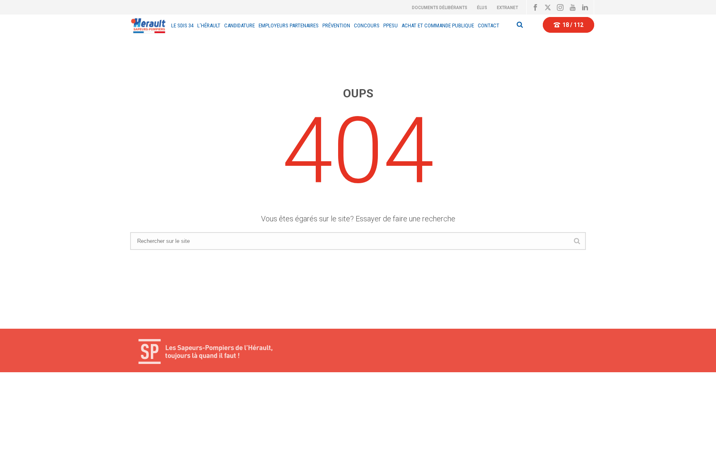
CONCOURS (367, 25)
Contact (488, 25)
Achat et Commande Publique (438, 25)
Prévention (336, 25)
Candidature (239, 25)
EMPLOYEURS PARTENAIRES (289, 25)
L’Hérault (208, 25)
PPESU (390, 25)
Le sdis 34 (182, 25)
